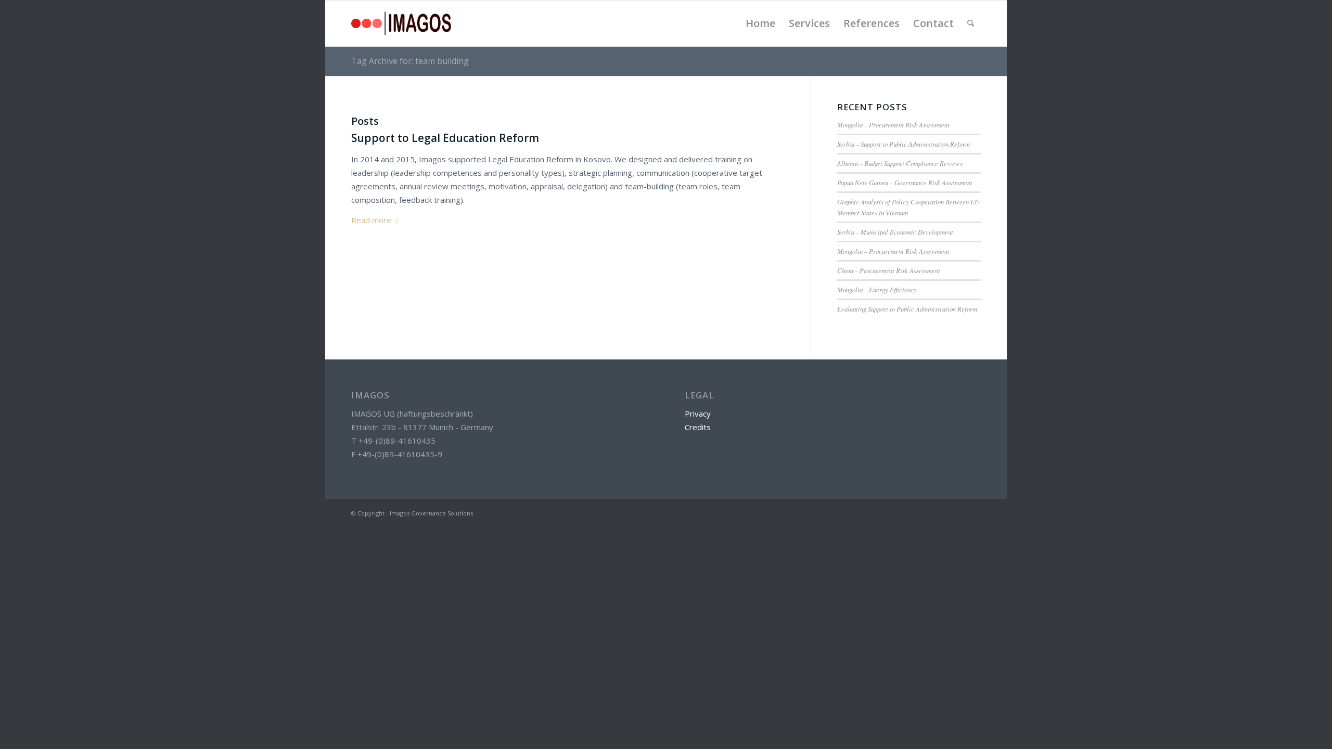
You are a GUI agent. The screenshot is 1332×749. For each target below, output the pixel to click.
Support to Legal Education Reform (445, 138)
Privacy (698, 413)
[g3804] (401, 23)
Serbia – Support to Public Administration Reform (903, 143)
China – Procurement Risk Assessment (888, 270)
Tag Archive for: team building (410, 61)
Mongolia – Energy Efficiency (877, 289)
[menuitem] (760, 23)
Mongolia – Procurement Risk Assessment (893, 124)
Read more (371, 220)
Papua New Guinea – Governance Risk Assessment (904, 182)
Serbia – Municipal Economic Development (895, 231)
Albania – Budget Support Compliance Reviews (900, 163)
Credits (698, 427)
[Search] (970, 23)
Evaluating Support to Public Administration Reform (907, 308)
